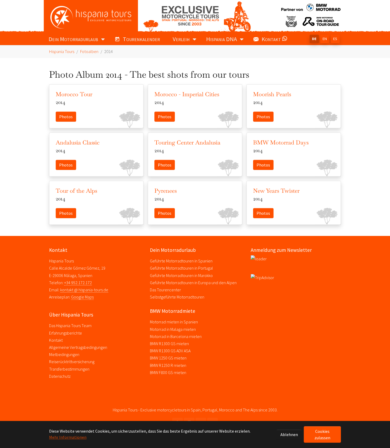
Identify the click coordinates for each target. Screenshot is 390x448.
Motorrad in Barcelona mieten (176, 336)
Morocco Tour (74, 94)
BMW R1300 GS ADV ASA (170, 350)
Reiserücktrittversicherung (71, 361)
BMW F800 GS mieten (168, 372)
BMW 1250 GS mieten (168, 358)
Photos (66, 116)
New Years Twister (276, 190)
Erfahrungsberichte (65, 333)
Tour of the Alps (76, 190)
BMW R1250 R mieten (168, 365)
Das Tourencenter (165, 289)
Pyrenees (165, 190)
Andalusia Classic (77, 142)
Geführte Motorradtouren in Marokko (181, 275)
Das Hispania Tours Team (70, 325)
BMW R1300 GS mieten (169, 343)
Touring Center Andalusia (187, 142)
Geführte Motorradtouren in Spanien (181, 260)
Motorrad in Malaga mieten (173, 329)
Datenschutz (60, 376)
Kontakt (56, 340)
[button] (285, 40)
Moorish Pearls (272, 94)
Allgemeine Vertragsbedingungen (78, 347)
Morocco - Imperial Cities (186, 94)
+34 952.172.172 (78, 282)
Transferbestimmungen (69, 369)
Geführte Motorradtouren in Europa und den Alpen (193, 282)
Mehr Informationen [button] (67, 437)
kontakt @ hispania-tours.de (84, 289)
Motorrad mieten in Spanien (174, 321)
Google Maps (82, 297)
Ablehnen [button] (289, 434)
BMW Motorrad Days (281, 142)
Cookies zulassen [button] (322, 434)
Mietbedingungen (64, 354)
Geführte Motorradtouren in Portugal (181, 268)
